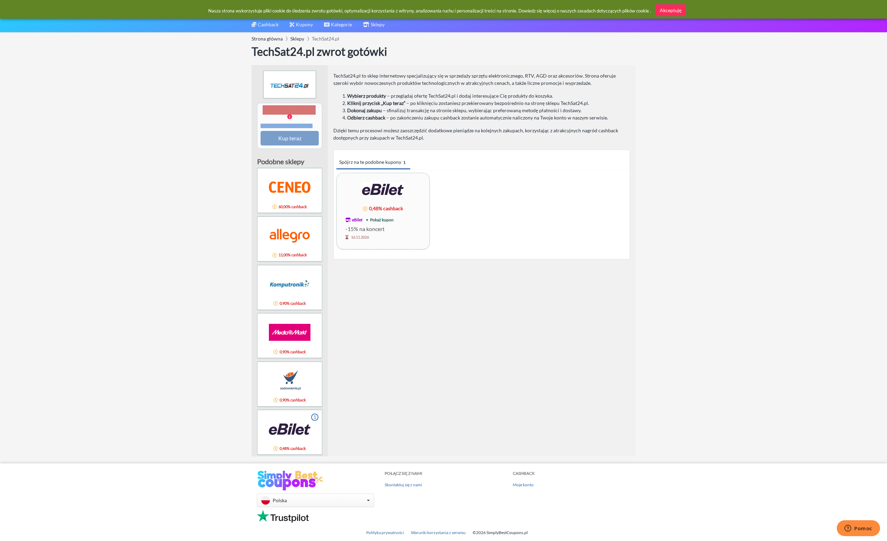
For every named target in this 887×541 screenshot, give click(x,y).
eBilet (357, 219)
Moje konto (523, 484)
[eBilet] (383, 189)
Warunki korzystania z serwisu (438, 532)
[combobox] (338, 26)
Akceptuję (671, 10)
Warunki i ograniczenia (286, 126)
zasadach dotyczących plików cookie (613, 11)
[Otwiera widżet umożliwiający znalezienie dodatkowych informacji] (858, 529)
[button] (290, 117)
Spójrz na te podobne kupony (372, 162)
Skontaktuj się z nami (403, 484)
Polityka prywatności (385, 532)
